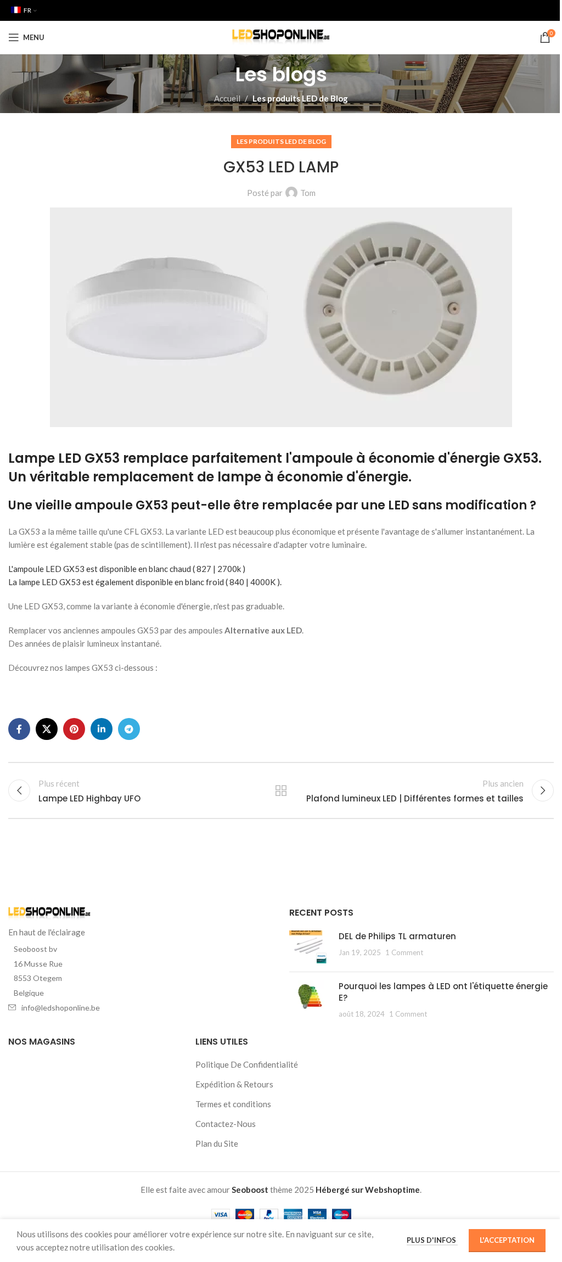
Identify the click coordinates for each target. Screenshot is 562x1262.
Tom (308, 193)
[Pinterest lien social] (74, 729)
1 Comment (404, 952)
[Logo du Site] (281, 36)
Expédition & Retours (234, 1084)
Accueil (227, 98)
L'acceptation (507, 1240)
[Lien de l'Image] (49, 913)
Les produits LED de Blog (300, 98)
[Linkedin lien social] (102, 729)
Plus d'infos (432, 1240)
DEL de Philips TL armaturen (397, 936)
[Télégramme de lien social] (129, 729)
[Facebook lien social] (19, 729)
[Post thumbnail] (309, 946)
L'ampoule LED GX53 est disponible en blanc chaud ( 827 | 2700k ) (126, 569)
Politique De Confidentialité (246, 1064)
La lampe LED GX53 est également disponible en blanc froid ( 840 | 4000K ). (145, 582)
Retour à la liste (281, 790)
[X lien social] (47, 729)
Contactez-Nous (225, 1124)
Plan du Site (216, 1143)
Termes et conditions (233, 1104)
